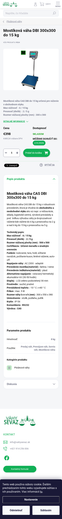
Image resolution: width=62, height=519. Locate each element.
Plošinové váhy (22, 367)
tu (41, 491)
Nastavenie (31, 499)
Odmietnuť (16, 510)
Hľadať (54, 13)
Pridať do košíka (33, 153)
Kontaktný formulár (20, 469)
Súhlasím (45, 510)
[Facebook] (6, 457)
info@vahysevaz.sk (20, 442)
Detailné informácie (14, 121)
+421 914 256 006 (19, 448)
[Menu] (58, 4)
